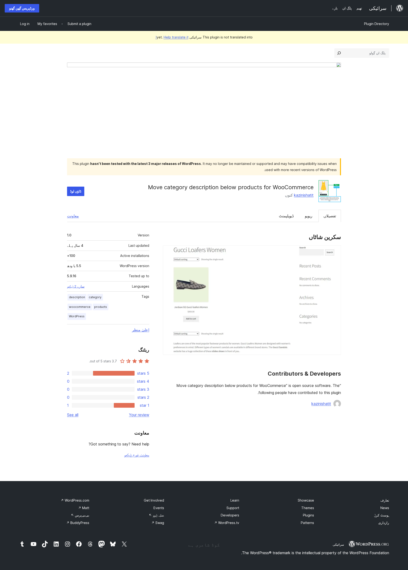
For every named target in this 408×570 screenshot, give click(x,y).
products (100, 307)
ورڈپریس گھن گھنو (22, 8)
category (95, 297)
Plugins (308, 515)
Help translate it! (172, 37)
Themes (307, 508)
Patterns (307, 523)
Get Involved (154, 500)
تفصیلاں (329, 216)
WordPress (77, 316)
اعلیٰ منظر (140, 329)
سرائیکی (338, 544)
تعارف (384, 500)
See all (72, 414)
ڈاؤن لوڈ (75, 191)
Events (158, 508)
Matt (83, 508)
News (384, 508)
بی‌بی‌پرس (80, 515)
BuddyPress (77, 523)
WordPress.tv (226, 523)
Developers (230, 515)
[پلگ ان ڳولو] (339, 53)
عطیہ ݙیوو (156, 515)
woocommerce (79, 307)
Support (232, 508)
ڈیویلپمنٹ (286, 216)
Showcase (306, 500)
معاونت (73, 216)
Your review (139, 414)
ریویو (308, 216)
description (77, 297)
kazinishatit (304, 195)
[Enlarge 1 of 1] (334, 251)
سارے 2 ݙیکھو (76, 286)
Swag (157, 523)
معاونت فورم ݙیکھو (136, 455)
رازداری (383, 523)
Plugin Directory (376, 24)
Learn (234, 500)
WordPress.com (75, 500)
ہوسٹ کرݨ (381, 515)
